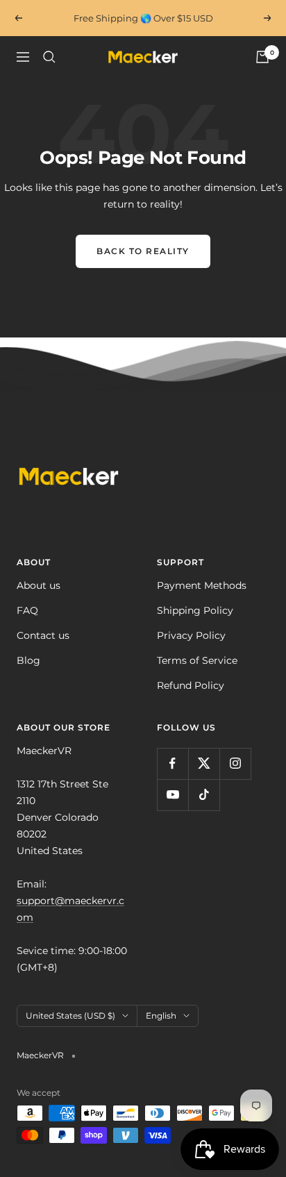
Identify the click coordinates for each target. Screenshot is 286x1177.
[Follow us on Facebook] (172, 763)
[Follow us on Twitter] (203, 763)
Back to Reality (143, 251)
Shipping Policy (195, 610)
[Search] (49, 57)
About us (38, 585)
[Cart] (262, 57)
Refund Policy (190, 685)
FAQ (27, 610)
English (161, 1015)
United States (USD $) (70, 1015)
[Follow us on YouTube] (172, 794)
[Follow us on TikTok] (203, 794)
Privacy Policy (191, 635)
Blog (28, 660)
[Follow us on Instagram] (235, 763)
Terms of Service (197, 660)
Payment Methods (201, 585)
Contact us (43, 635)
